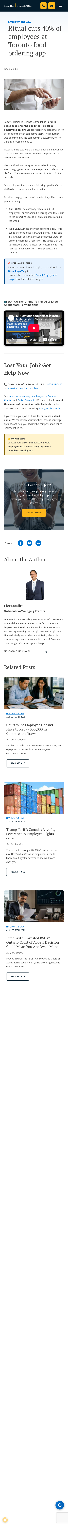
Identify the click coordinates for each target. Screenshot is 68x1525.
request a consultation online (22, 388)
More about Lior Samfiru (18, 651)
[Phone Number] (43, 5)
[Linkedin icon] (38, 543)
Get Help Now (34, 512)
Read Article (18, 763)
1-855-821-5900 (53, 384)
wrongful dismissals (49, 408)
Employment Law (19, 22)
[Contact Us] (51, 5)
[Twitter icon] (29, 543)
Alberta (8, 400)
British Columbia (26, 400)
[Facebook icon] (20, 543)
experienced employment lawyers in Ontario (32, 396)
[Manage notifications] (5, 1520)
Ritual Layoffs (16, 271)
